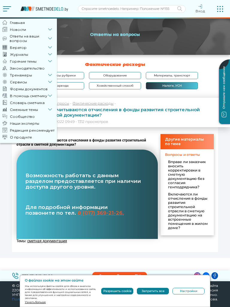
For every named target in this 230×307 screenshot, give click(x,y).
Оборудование (115, 75)
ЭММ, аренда (58, 86)
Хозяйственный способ (115, 86)
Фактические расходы (93, 103)
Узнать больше (35, 302)
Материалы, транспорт (172, 75)
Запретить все (153, 291)
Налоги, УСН (172, 86)
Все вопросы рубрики (58, 75)
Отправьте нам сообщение (224, 87)
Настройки (188, 291)
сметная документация (47, 241)
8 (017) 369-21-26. (101, 213)
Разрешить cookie (117, 291)
